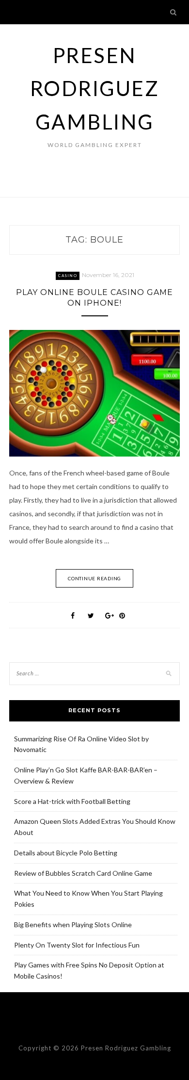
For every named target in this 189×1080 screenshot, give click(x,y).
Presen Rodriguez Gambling (94, 88)
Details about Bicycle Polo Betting (65, 853)
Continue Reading (94, 578)
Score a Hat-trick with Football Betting (72, 801)
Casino (67, 275)
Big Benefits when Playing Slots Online (73, 924)
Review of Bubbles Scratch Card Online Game (83, 873)
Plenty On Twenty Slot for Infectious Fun (77, 945)
